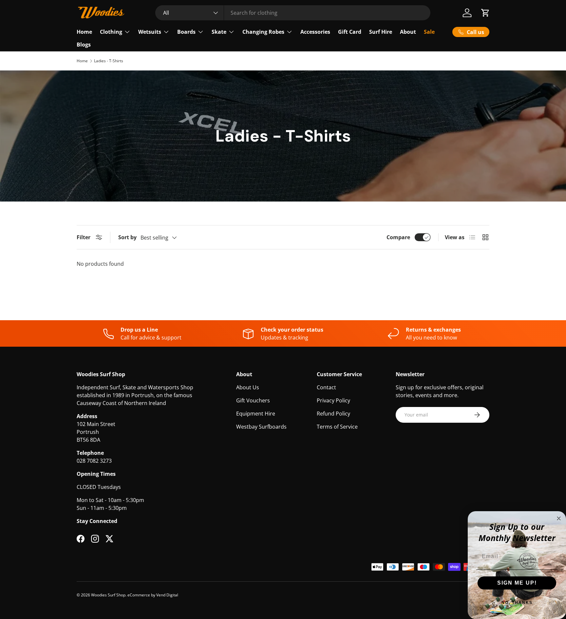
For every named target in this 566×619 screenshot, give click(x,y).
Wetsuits (149, 31)
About (408, 31)
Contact (326, 387)
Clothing (111, 31)
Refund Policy (333, 413)
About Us (247, 387)
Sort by (127, 237)
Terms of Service (337, 426)
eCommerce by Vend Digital (152, 595)
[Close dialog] (559, 518)
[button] (485, 13)
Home (84, 31)
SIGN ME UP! (517, 583)
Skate (219, 31)
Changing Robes (263, 31)
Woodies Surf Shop (108, 595)
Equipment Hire (255, 413)
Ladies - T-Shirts (108, 61)
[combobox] (293, 12)
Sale (429, 31)
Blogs (84, 44)
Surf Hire (380, 31)
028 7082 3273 (94, 460)
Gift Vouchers (253, 400)
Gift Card (349, 31)
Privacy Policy (333, 400)
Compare (398, 237)
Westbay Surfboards (261, 426)
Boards (186, 31)
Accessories (315, 31)
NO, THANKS (517, 602)
